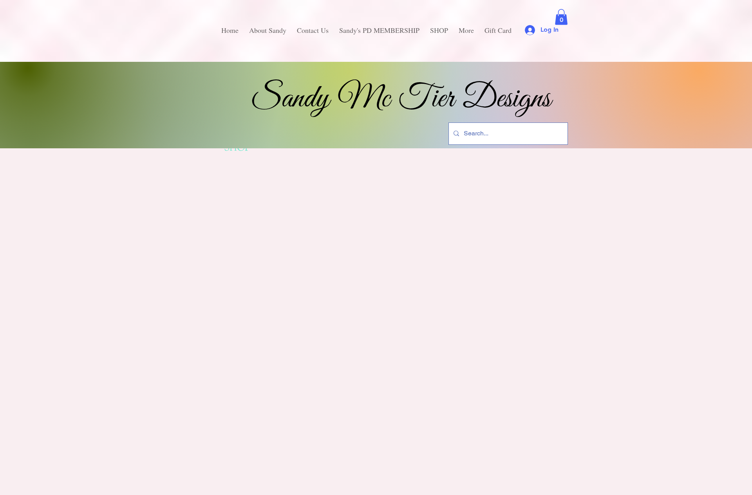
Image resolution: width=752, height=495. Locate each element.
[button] (561, 17)
